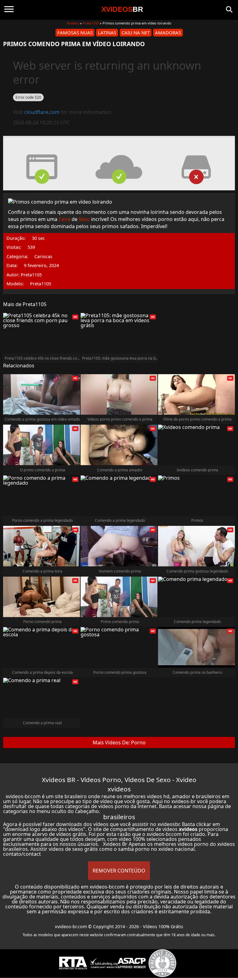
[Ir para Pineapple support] (162, 963)
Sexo (84, 219)
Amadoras (168, 32)
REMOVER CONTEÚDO (119, 870)
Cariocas (43, 256)
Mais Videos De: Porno (119, 742)
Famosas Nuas (75, 32)
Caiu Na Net (135, 32)
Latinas (107, 32)
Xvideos (73, 23)
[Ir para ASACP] (132, 963)
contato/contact (22, 853)
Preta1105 (91, 23)
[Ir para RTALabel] (73, 963)
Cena (64, 219)
